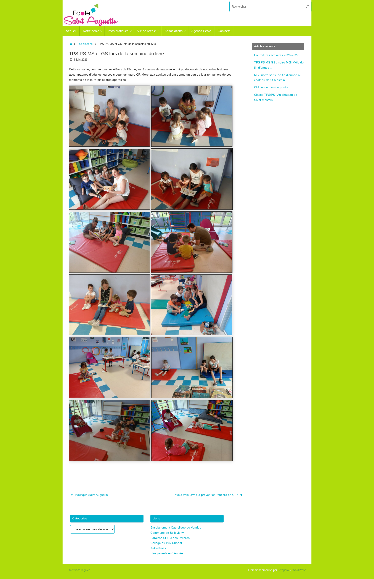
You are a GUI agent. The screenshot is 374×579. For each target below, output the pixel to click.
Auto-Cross (158, 548)
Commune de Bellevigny (167, 532)
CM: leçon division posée (271, 87)
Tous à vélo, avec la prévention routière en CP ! (206, 494)
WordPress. (299, 570)
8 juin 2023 (80, 59)
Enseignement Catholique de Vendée (175, 527)
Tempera (283, 570)
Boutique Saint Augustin (91, 494)
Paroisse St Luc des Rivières (170, 538)
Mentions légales (79, 570)
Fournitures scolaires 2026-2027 (276, 55)
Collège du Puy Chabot (166, 543)
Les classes (85, 43)
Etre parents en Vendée (166, 553)
